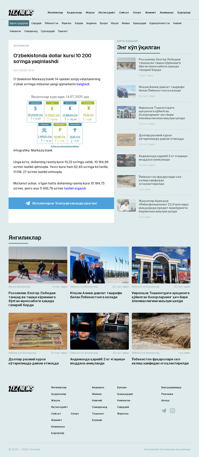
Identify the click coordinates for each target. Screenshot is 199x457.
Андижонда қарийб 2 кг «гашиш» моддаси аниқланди (97, 361)
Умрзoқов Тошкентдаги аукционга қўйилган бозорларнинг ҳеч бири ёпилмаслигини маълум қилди (160, 297)
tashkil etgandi (75, 188)
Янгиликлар (55, 12)
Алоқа (165, 400)
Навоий (97, 400)
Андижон (98, 387)
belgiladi (83, 84)
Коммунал (167, 12)
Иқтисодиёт (107, 12)
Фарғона (122, 413)
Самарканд (99, 407)
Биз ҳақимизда (171, 387)
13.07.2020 (20, 70)
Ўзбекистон (77, 286)
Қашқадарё (125, 394)
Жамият (150, 12)
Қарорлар (183, 12)
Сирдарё (123, 407)
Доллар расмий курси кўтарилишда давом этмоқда (34, 361)
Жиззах (97, 394)
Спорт (137, 12)
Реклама (167, 394)
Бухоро (122, 387)
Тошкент (98, 413)
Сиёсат (124, 12)
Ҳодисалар (74, 12)
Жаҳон (90, 12)
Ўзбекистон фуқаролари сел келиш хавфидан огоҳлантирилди (160, 361)
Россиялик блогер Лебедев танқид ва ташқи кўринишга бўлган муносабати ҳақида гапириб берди (32, 299)
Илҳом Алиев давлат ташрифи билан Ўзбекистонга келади (96, 295)
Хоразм (97, 420)
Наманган (123, 400)
